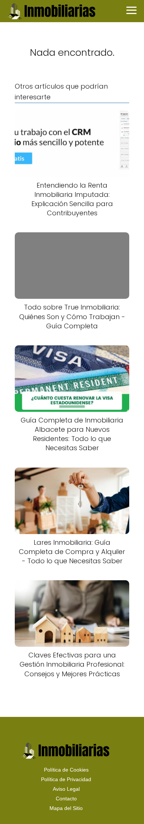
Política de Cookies (66, 770)
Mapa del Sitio (66, 808)
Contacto (66, 798)
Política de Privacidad (66, 779)
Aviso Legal (66, 789)
